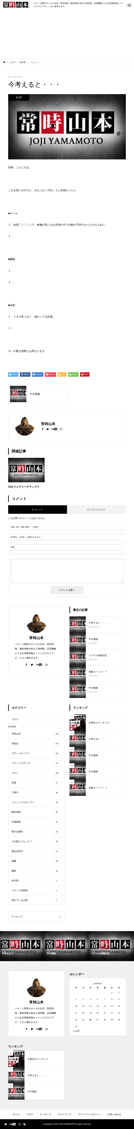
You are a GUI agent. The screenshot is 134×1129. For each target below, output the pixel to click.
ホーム (16, 1114)
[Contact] (61, 429)
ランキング (45, 1114)
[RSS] (24, 1124)
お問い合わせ (114, 1114)
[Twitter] (47, 429)
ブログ (29, 1114)
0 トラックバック (96, 509)
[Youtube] (54, 429)
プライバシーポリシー (89, 1114)
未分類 (19, 97)
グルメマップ (64, 1114)
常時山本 (36, 638)
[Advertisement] (67, 34)
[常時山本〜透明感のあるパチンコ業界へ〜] (16, 5)
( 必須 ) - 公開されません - (26, 537)
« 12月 (76, 1031)
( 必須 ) (25, 527)
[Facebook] (42, 429)
